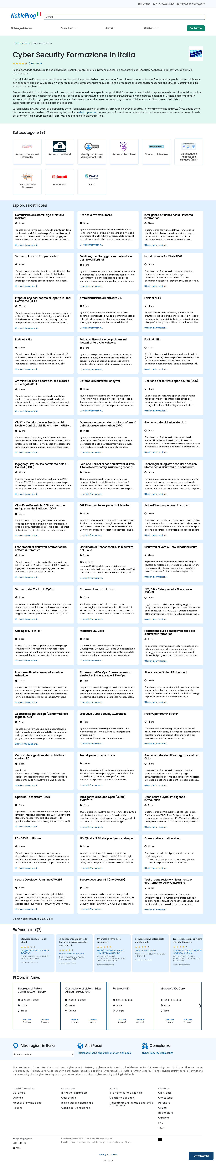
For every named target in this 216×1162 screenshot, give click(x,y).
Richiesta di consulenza (77, 1103)
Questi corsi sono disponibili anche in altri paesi (104, 1053)
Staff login (108, 1160)
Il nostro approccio (74, 1092)
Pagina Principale (22, 43)
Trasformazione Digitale (126, 1092)
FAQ (161, 1122)
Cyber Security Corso (42, 43)
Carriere (164, 1117)
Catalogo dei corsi (21, 28)
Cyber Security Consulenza (157, 1053)
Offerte (18, 1097)
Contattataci (201, 1155)
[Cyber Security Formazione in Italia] (26, 15)
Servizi (109, 28)
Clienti (162, 1107)
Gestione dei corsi (122, 1097)
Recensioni (165, 1112)
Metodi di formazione (27, 1102)
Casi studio (68, 1097)
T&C (161, 1127)
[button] (199, 1006)
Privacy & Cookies (108, 1154)
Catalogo (19, 1092)
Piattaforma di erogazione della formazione (131, 1104)
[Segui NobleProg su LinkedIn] (160, 1139)
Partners (164, 1102)
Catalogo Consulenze (75, 1108)
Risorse (18, 1107)
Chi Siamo (150, 28)
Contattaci (196, 28)
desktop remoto (88, 112)
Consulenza (68, 28)
